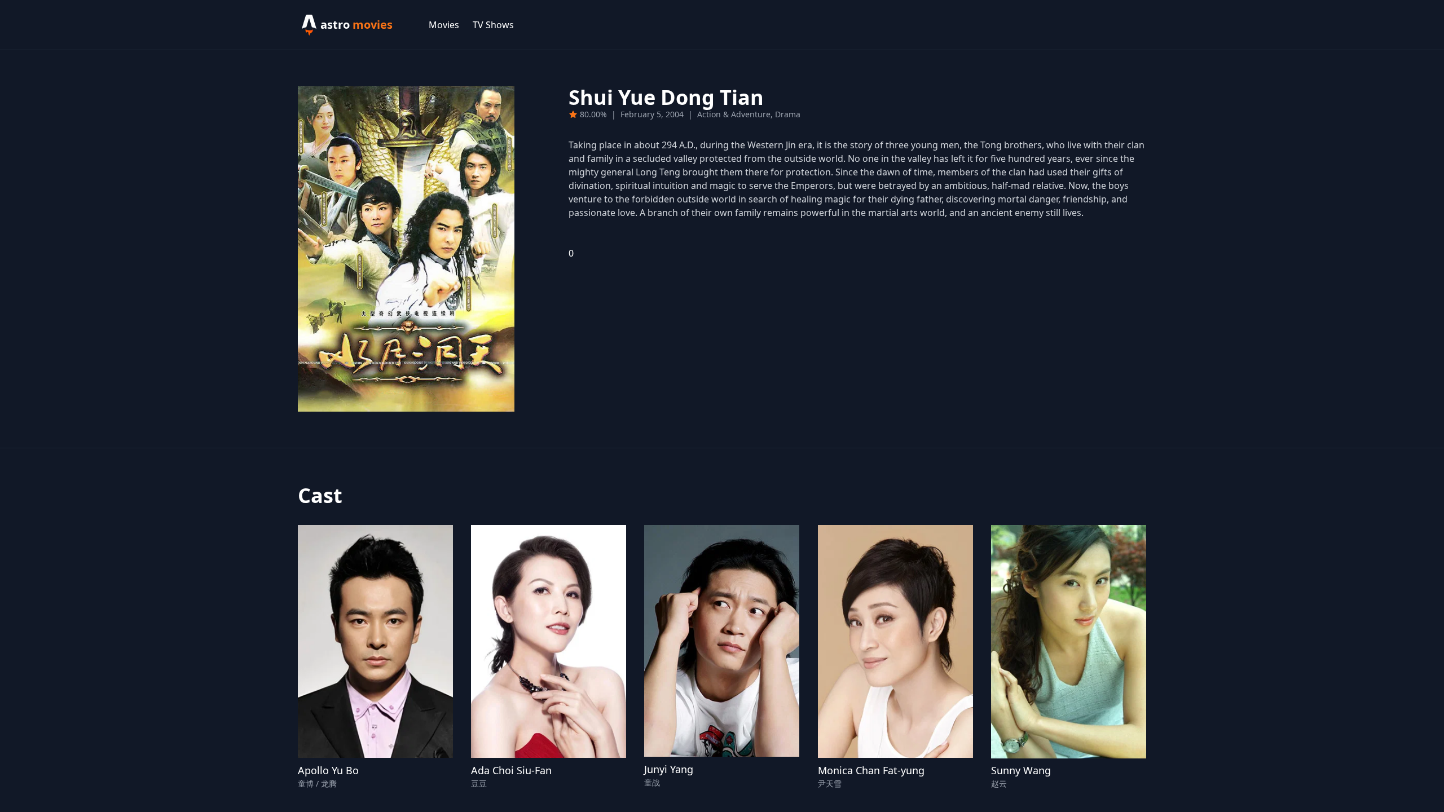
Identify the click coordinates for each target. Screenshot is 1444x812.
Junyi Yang (668, 769)
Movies (444, 25)
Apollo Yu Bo (328, 770)
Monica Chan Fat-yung (871, 770)
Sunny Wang (1021, 770)
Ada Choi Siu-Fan (511, 770)
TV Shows (493, 25)
